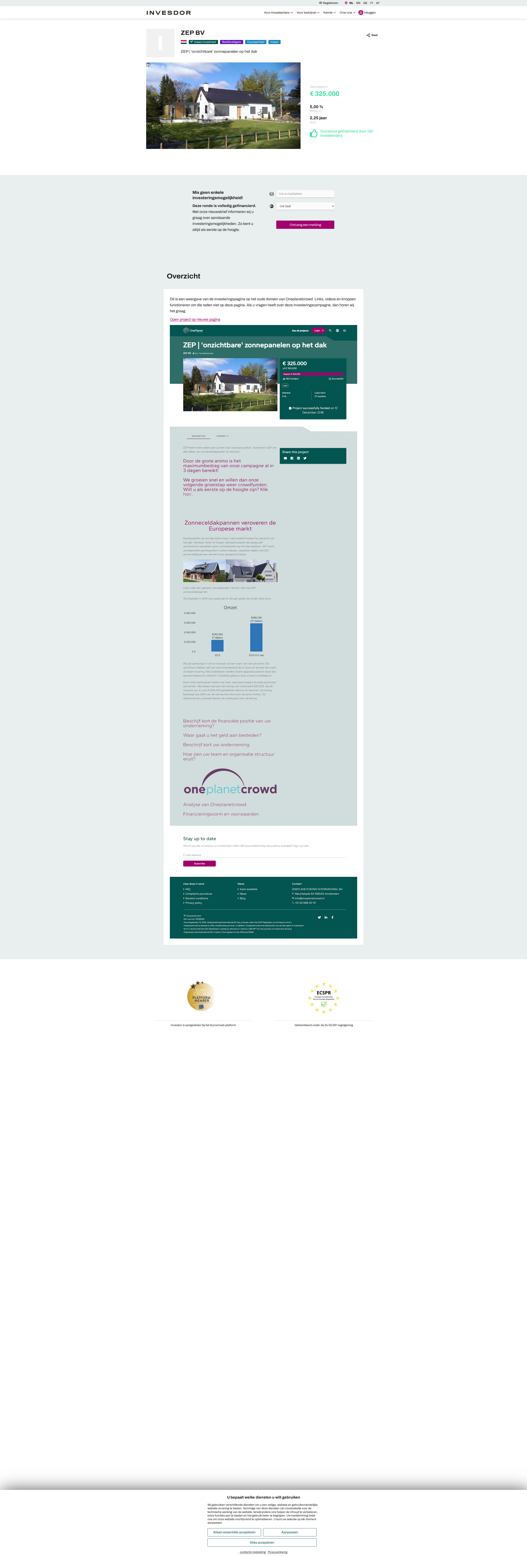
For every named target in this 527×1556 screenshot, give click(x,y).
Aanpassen (289, 1532)
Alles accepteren (262, 1542)
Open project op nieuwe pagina (195, 319)
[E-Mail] (271, 194)
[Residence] (271, 206)
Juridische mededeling (253, 1552)
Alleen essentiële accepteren (234, 1532)
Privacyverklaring (277, 1552)
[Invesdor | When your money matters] (169, 12)
